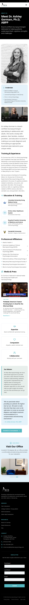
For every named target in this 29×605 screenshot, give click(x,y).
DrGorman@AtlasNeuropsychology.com (13, 547)
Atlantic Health (7, 242)
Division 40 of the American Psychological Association (11, 255)
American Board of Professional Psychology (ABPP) (12, 250)
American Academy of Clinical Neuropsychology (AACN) (11, 246)
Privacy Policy (7, 599)
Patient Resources (6, 525)
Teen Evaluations (5, 506)
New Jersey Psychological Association (13, 264)
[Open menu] (26, 4)
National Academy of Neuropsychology (14, 259)
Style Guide (22, 599)
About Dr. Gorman (6, 522)
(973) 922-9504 (7, 541)
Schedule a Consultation (10, 430)
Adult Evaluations (5, 511)
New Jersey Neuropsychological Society (14, 261)
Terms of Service (15, 599)
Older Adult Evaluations (7, 514)
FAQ (2, 528)
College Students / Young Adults (9, 509)
